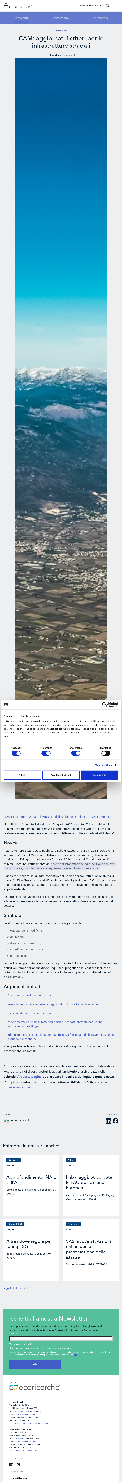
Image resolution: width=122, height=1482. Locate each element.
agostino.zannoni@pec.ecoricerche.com (31, 1423)
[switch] (46, 753)
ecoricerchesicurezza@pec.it (26, 1450)
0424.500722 (18, 1411)
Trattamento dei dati (20, 1344)
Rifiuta (22, 775)
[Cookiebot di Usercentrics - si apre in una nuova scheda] (104, 704)
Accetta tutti (99, 775)
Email (13, 1334)
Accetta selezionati (61, 775)
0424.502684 (18, 1438)
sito (75, 1354)
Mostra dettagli (103, 765)
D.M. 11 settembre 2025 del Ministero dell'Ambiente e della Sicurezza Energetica (57, 817)
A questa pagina (29, 1076)
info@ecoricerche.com (21, 1087)
